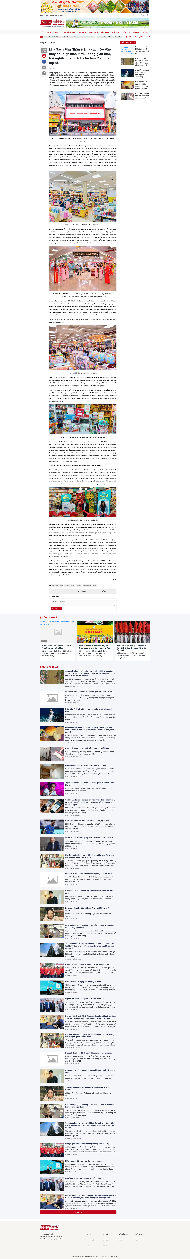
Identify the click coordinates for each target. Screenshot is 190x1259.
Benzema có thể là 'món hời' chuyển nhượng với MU (87, 821)
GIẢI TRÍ (75, 722)
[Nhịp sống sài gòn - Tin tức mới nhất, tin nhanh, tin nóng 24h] (52, 23)
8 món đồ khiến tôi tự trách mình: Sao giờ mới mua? (87, 748)
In (105, 591)
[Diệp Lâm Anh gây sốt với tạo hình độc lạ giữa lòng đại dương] (52, 715)
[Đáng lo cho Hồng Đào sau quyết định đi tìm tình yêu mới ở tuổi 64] (52, 1237)
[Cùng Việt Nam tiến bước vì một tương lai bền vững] (52, 970)
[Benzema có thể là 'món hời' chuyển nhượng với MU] (52, 827)
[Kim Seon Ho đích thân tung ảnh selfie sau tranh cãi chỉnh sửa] (52, 897)
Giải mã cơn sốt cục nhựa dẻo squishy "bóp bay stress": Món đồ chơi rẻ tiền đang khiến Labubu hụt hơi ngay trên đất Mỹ (89, 729)
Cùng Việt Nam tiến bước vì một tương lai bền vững (87, 964)
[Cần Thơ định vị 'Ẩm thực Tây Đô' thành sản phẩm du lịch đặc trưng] (95, 632)
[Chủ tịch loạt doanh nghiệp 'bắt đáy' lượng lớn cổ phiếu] (52, 844)
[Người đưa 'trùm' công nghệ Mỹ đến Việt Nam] (52, 1005)
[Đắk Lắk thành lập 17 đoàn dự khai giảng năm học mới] (52, 879)
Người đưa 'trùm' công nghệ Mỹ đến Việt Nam (84, 999)
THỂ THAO (76, 831)
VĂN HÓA (44, 641)
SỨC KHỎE (76, 938)
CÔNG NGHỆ (76, 815)
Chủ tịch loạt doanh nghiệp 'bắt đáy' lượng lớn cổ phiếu (89, 838)
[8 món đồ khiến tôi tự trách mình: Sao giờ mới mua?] (52, 754)
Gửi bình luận (56, 608)
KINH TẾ (75, 743)
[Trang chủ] (42, 32)
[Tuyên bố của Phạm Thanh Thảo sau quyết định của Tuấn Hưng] (52, 789)
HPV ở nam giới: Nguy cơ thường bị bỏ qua (83, 982)
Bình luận (44, 50)
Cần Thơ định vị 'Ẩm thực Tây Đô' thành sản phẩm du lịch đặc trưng (94, 647)
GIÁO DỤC (76, 884)
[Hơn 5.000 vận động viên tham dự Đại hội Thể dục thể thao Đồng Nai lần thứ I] (132, 632)
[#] (107, 23)
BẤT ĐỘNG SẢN (77, 686)
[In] (44, 73)
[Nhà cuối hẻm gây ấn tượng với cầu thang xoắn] (52, 771)
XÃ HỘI (75, 975)
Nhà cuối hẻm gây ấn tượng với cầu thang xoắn (85, 765)
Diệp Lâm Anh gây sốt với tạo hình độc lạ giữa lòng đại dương (111, 37)
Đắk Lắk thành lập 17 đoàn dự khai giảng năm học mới (88, 874)
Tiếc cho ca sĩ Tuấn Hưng (76, 1214)
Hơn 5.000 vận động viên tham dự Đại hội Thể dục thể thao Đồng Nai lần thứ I (131, 648)
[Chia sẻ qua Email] (44, 67)
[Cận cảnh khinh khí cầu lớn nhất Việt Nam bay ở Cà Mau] (58, 632)
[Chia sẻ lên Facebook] (44, 62)
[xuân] (95, 6)
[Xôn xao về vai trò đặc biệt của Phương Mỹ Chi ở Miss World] (52, 914)
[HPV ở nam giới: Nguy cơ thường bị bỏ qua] (52, 988)
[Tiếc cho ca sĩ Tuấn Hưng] (52, 1220)
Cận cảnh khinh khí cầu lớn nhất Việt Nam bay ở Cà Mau (68, 37)
